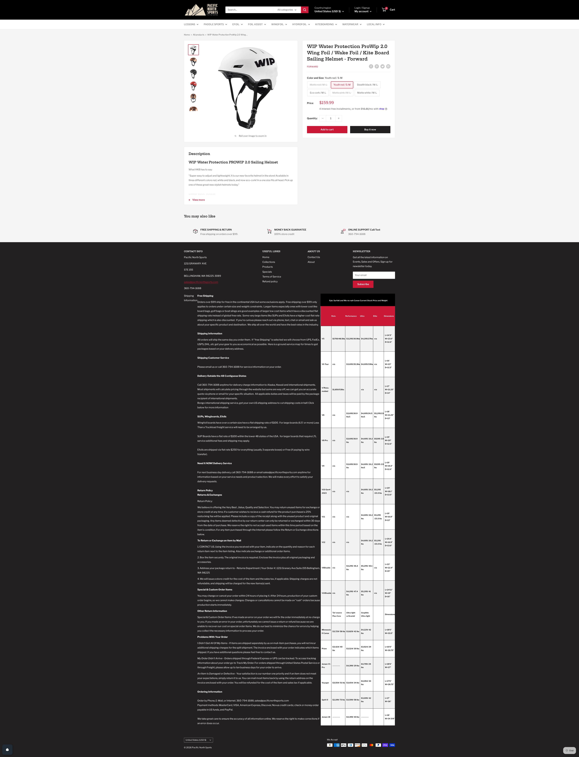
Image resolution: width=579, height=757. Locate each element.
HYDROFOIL (299, 24)
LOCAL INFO (374, 24)
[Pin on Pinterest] (377, 66)
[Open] (7, 749)
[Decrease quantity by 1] (323, 118)
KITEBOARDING (324, 24)
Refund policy (270, 281)
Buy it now (370, 129)
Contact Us (314, 257)
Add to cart (327, 129)
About (311, 262)
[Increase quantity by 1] (338, 118)
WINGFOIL (277, 24)
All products (198, 34)
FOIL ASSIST (255, 24)
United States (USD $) (196, 740)
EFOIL (235, 24)
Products (267, 266)
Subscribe (363, 284)
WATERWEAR (350, 24)
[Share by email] (388, 66)
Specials (267, 271)
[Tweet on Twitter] (382, 66)
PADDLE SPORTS (214, 24)
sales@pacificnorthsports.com (201, 282)
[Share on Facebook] (371, 66)
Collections (268, 262)
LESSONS (189, 24)
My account (361, 11)
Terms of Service (271, 276)
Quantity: (312, 118)
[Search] (304, 9)
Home (187, 34)
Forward (312, 66)
